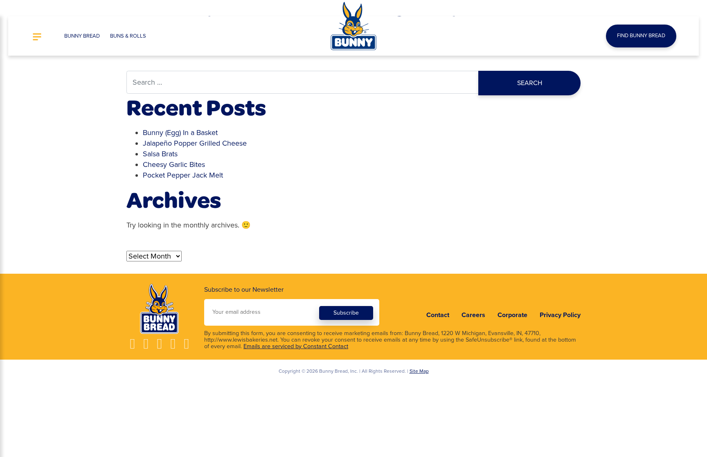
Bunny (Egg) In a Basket (180, 132)
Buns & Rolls (128, 36)
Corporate (512, 315)
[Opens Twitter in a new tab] (172, 343)
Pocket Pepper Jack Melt (183, 175)
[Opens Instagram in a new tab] (145, 343)
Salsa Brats (160, 153)
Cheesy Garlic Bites (174, 164)
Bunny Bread (82, 36)
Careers (473, 315)
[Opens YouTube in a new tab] (159, 343)
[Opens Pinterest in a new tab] (186, 343)
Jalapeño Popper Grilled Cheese (195, 143)
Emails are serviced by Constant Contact (295, 346)
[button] (37, 38)
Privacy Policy (560, 315)
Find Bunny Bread (641, 35)
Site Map (419, 371)
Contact (437, 315)
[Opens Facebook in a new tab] (132, 343)
